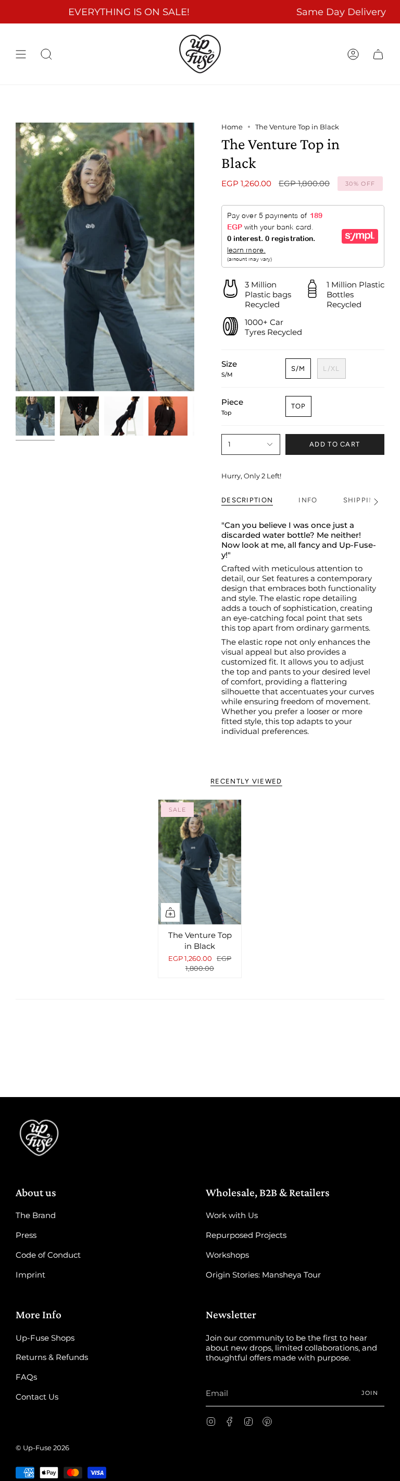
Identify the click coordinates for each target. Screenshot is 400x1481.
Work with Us (232, 1215)
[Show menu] (21, 54)
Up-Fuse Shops (45, 1338)
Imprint (30, 1275)
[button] (46, 54)
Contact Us (37, 1397)
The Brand (36, 1215)
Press (26, 1235)
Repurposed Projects (246, 1235)
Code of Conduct (48, 1255)
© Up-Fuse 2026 (42, 1447)
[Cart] (378, 54)
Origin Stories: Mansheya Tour (263, 1275)
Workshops (227, 1255)
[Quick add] (170, 912)
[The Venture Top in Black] (200, 862)
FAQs (26, 1377)
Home (232, 127)
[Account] (353, 54)
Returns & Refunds (52, 1357)
